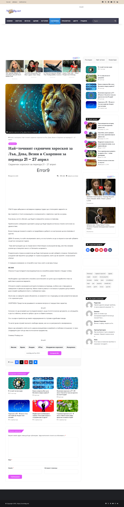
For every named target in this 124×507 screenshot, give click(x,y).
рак (93, 283)
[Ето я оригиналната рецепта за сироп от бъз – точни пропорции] (91, 153)
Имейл (11, 468)
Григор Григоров (100, 330)
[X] (21, 362)
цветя (75, 21)
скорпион (71, 347)
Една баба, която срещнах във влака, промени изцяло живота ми (106, 135)
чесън (101, 286)
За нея (8, 2)
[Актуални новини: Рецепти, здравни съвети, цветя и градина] (13, 11)
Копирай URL (54, 353)
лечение (89, 280)
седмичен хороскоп (55, 347)
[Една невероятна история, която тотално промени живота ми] (91, 125)
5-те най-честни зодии (15, 391)
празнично (66, 21)
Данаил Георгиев (100, 321)
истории (44, 21)
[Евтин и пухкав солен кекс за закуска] (91, 163)
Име (10, 460)
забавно (14, 2)
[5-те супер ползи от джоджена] (91, 78)
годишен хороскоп (100, 273)
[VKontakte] (31, 362)
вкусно (27, 21)
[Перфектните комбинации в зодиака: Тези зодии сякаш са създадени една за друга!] (43, 406)
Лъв (40, 347)
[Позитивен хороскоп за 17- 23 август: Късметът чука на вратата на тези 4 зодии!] (67, 383)
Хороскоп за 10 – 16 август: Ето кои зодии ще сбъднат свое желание (18, 415)
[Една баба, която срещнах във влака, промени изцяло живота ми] (91, 135)
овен (102, 280)
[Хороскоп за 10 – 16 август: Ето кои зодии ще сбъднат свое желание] (19, 406)
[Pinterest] (26, 362)
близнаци (89, 273)
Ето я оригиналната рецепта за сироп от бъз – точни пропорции (106, 153)
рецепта (99, 283)
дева (23, 347)
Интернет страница (51, 468)
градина (84, 21)
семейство (107, 283)
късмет (95, 277)
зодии (32, 347)
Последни (88, 60)
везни (14, 347)
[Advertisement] (62, 40)
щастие (108, 286)
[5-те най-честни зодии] (19, 383)
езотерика (55, 21)
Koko (95, 339)
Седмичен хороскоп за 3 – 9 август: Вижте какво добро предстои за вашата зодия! (65, 415)
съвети (89, 286)
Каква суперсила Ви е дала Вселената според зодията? (41, 392)
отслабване (109, 280)
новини (9, 21)
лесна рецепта (104, 277)
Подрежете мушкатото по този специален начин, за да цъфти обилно (106, 144)
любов (96, 280)
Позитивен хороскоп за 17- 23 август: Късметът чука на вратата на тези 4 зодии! (67, 393)
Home (11, 137)
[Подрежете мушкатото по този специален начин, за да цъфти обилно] (91, 144)
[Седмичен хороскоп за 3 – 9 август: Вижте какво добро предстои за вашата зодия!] (67, 406)
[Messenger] (35, 362)
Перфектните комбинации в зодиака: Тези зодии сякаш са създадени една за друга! (41, 415)
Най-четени (100, 60)
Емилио (96, 311)
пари (88, 283)
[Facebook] (17, 362)
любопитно (22, 2)
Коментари (113, 60)
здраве (35, 21)
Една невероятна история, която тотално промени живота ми (106, 125)
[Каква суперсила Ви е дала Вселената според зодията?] (43, 383)
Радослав (97, 303)
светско (18, 21)
